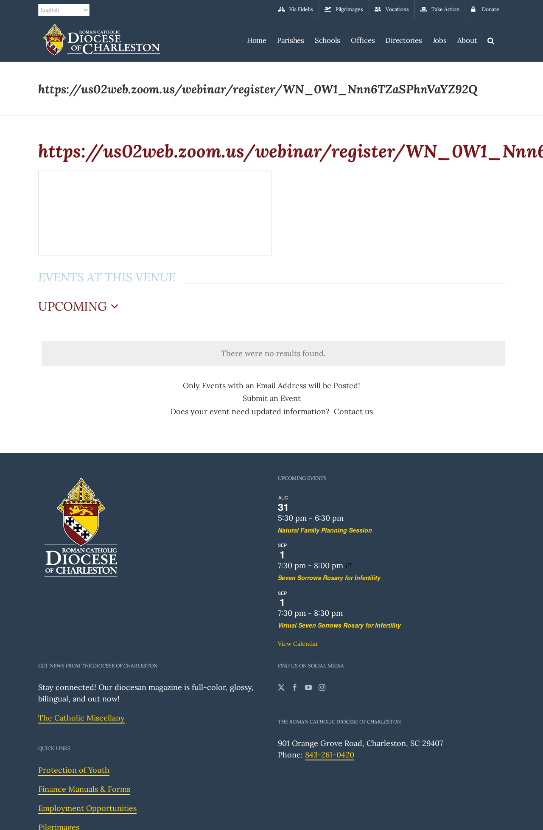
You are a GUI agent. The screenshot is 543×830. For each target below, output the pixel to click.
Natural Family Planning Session (325, 530)
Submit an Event (272, 398)
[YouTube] (308, 687)
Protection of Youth (73, 770)
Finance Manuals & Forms (84, 789)
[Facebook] (294, 687)
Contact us (353, 411)
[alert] (273, 353)
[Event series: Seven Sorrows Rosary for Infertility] (349, 565)
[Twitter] (281, 687)
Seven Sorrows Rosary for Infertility (329, 577)
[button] (490, 39)
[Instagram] (322, 687)
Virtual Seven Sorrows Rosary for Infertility (339, 625)
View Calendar (298, 644)
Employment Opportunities (87, 808)
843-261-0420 (329, 755)
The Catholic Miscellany (81, 718)
